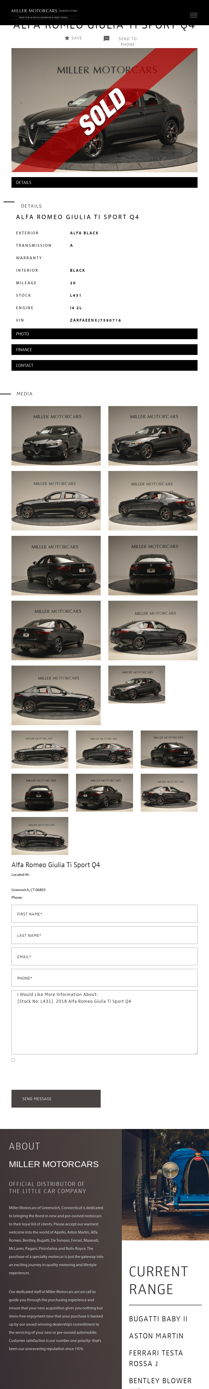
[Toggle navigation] (192, 14)
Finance (24, 349)
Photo (22, 333)
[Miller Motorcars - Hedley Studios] (44, 13)
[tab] (104, 182)
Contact (24, 365)
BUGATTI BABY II (158, 1318)
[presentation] (16, 115)
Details (23, 182)
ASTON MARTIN (156, 1335)
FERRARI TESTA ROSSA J (156, 1357)
